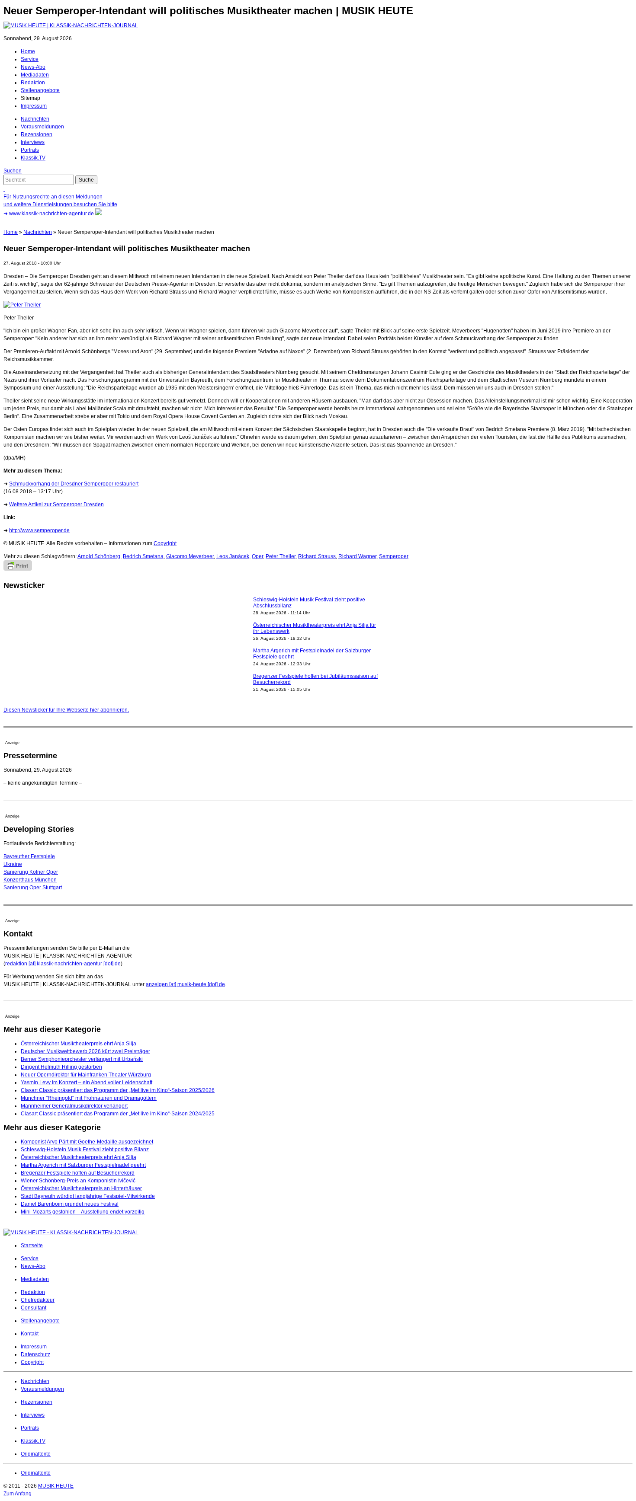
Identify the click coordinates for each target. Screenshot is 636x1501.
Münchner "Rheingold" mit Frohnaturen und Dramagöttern (89, 1098)
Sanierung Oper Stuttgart (32, 888)
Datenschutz (35, 1354)
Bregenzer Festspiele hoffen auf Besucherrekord (78, 1173)
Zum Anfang (17, 1494)
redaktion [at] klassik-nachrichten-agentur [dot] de (63, 964)
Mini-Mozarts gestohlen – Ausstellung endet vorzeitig (83, 1212)
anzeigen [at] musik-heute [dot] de (185, 984)
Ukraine (12, 864)
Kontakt (30, 1334)
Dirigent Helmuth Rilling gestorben (61, 1067)
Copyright (165, 543)
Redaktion (33, 83)
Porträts (30, 150)
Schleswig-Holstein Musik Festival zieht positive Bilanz (85, 1150)
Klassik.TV (33, 158)
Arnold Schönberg (98, 556)
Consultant (33, 1308)
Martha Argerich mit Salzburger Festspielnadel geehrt (83, 1165)
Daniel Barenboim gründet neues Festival (70, 1204)
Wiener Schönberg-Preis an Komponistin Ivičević (78, 1181)
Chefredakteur (38, 1300)
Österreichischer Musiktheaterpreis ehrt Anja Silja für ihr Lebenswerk (314, 628)
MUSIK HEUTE (56, 1486)
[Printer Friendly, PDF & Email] (17, 569)
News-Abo (33, 67)
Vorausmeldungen (42, 127)
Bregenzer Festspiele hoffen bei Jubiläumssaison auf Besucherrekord (315, 679)
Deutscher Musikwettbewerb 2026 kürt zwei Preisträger (85, 1051)
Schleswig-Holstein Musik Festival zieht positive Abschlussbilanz (309, 603)
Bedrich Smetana (143, 556)
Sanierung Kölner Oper (30, 872)
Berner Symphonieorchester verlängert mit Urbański (82, 1059)
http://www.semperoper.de (39, 530)
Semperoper (393, 556)
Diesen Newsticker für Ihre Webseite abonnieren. (66, 710)
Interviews (33, 142)
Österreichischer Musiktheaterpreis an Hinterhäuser (81, 1188)
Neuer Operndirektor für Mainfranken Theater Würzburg (86, 1075)
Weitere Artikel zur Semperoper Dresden (56, 504)
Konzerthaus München (30, 880)
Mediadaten (35, 75)
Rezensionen (36, 134)
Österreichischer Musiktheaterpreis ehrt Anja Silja (78, 1044)
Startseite (32, 1245)
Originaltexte (36, 1454)
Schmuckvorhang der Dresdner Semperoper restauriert (73, 484)
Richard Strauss (317, 556)
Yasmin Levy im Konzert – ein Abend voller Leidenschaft (86, 1082)
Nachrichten (35, 119)
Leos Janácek (232, 556)
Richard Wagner (357, 556)
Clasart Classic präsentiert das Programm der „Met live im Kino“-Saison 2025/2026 (118, 1090)
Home (28, 51)
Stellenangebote (40, 90)
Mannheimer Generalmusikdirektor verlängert (74, 1106)
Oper (257, 556)
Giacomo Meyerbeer (190, 556)
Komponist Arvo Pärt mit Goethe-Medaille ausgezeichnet (87, 1142)
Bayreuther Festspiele (29, 856)
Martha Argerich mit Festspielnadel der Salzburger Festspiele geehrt (312, 654)
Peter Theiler (281, 556)
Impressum (34, 106)
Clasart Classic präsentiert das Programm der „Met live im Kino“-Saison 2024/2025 (118, 1114)
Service (30, 59)
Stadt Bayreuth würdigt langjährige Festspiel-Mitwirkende (88, 1196)
